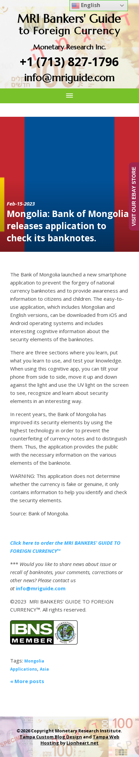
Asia (44, 669)
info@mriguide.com (69, 77)
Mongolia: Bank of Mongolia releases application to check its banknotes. (68, 226)
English (90, 5)
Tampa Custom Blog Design (51, 737)
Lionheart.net (82, 743)
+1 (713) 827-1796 (69, 62)
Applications (23, 669)
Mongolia (34, 661)
